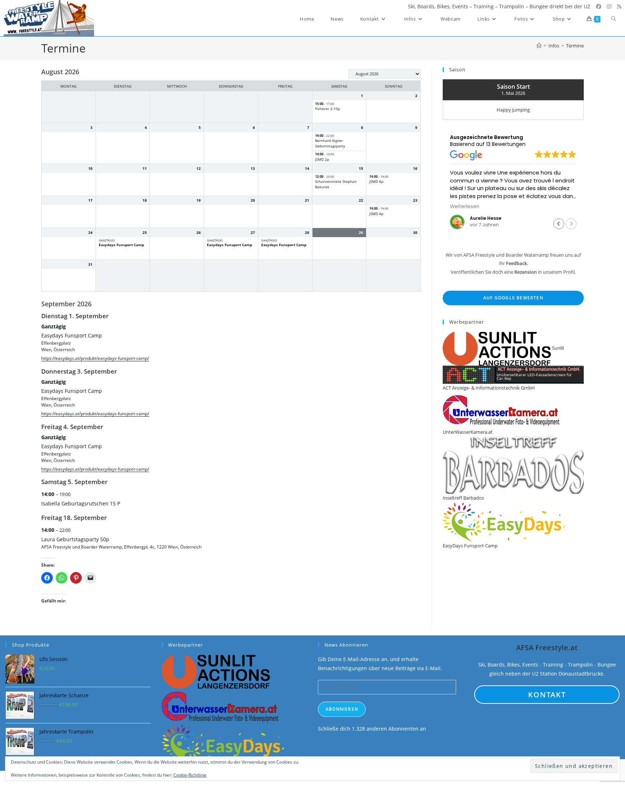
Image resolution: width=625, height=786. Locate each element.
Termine (575, 45)
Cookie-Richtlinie (190, 775)
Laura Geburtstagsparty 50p (75, 539)
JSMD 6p (376, 181)
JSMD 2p (322, 159)
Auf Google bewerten (513, 298)
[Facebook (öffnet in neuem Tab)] (598, 6)
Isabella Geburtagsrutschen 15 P (80, 503)
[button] (558, 223)
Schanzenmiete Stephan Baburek (336, 184)
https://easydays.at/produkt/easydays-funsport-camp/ (95, 358)
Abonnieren (342, 709)
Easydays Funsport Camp (121, 245)
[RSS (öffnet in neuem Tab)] (619, 6)
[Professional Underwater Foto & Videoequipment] (221, 705)
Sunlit (557, 348)
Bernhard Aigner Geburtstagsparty (330, 143)
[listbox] (384, 73)
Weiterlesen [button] (464, 206)
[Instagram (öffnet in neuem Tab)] (609, 6)
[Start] (539, 45)
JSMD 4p (376, 213)
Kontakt (547, 694)
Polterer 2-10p (327, 108)
